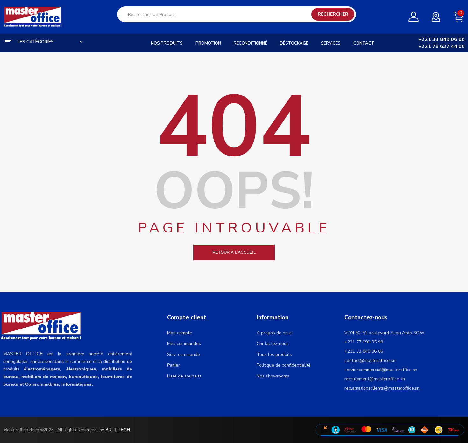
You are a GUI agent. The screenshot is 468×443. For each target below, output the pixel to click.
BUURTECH (117, 429)
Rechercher (333, 14)
